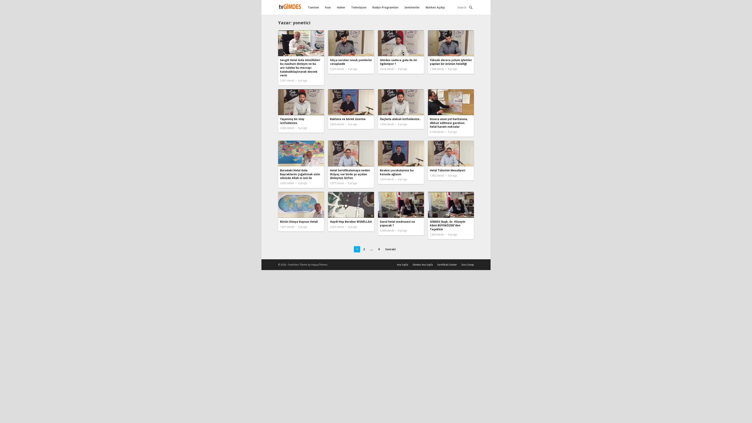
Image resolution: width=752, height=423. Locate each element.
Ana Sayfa (402, 264)
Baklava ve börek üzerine (348, 119)
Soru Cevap (467, 264)
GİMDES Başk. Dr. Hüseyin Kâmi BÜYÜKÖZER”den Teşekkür (447, 225)
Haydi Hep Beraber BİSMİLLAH (351, 221)
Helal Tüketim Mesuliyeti (447, 170)
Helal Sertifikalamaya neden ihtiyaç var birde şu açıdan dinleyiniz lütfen (350, 174)
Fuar (328, 7)
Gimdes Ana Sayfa (423, 264)
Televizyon (358, 7)
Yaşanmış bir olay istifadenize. (292, 121)
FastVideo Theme (297, 264)
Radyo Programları (385, 7)
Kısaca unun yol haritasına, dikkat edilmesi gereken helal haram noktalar (449, 122)
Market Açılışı (435, 7)
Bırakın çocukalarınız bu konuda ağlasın (397, 172)
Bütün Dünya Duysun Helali (299, 221)
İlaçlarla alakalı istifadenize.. (400, 119)
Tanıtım (313, 7)
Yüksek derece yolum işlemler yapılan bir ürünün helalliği (451, 62)
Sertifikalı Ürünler (447, 264)
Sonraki (390, 249)
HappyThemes (319, 264)
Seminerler (412, 7)
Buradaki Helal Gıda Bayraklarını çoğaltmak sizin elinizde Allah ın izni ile (300, 174)
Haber (341, 7)
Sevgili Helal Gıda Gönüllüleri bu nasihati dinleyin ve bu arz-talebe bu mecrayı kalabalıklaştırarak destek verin (300, 67)
